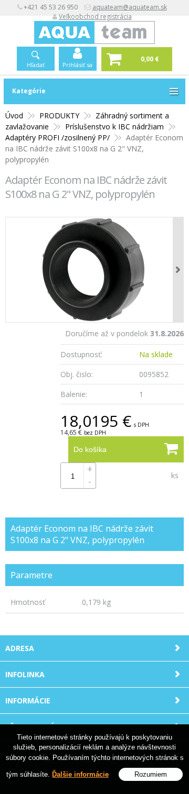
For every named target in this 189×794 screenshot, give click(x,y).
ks (174, 475)
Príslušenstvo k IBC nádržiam (114, 126)
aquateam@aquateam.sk (129, 7)
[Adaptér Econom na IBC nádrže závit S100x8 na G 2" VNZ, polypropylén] (94, 270)
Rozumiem (150, 774)
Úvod (14, 115)
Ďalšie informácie (80, 774)
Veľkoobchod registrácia (95, 16)
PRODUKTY (59, 115)
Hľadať (36, 65)
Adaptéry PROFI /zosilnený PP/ (57, 137)
